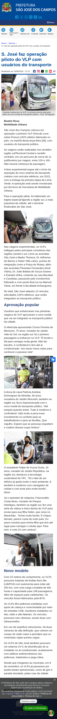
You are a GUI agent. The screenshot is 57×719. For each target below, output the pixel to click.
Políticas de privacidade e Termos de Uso (32, 695)
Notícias (12, 43)
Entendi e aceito (28, 701)
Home (3, 43)
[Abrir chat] (51, 713)
